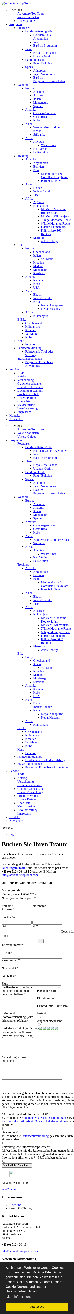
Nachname (39, 905)
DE (11, 834)
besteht (41, 1013)
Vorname (7, 905)
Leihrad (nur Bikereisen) (52, 1005)
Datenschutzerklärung (35, 1136)
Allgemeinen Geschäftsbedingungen (44, 1117)
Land (5, 935)
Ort (4, 926)
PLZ (35, 926)
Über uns (15, 1204)
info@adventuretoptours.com (20, 875)
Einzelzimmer (45, 998)
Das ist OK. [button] (37, 1306)
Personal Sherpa (47, 990)
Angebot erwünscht (49, 1021)
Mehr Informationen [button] (19, 1296)
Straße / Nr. (9, 917)
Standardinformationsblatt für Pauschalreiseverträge (34, 1121)
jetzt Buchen (9, 1189)
